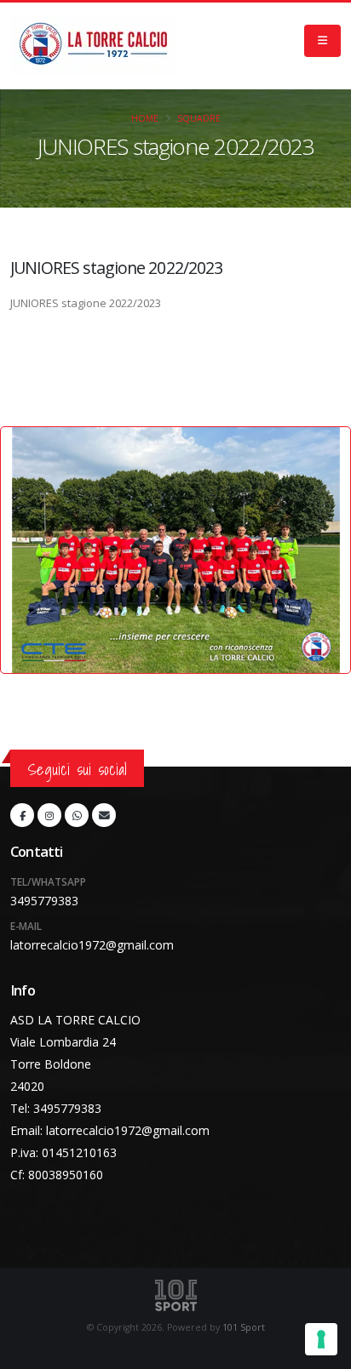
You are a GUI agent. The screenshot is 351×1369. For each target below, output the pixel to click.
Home (144, 118)
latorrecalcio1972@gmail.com (92, 945)
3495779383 (44, 901)
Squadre (199, 118)
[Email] (104, 815)
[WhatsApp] (77, 815)
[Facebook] (22, 815)
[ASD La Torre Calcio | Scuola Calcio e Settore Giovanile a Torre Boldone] (93, 46)
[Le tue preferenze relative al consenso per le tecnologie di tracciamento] (321, 1339)
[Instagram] (49, 815)
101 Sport (243, 1327)
